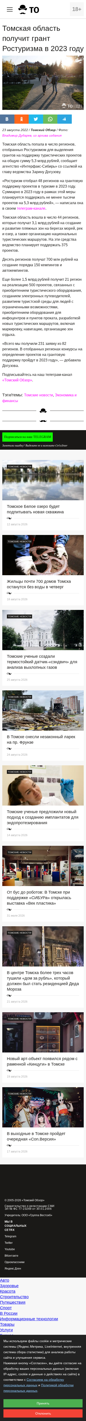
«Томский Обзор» (17, 380)
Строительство (14, 1297)
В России (8, 1313)
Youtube (10, 1249)
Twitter (9, 1242)
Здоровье (9, 1286)
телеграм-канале (31, 208)
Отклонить (43, 1413)
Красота (7, 1291)
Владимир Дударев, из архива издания (31, 135)
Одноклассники (15, 1262)
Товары (7, 1324)
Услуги (6, 1330)
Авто (4, 1280)
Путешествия (12, 1302)
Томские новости (38, 395)
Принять (43, 1403)
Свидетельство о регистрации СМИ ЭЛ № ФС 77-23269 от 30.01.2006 (30, 1207)
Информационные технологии (29, 1319)
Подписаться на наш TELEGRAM (27, 437)
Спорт (6, 1308)
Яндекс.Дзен (13, 1268)
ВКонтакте (11, 1255)
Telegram (10, 1236)
